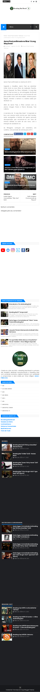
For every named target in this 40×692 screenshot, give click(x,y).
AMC (3, 392)
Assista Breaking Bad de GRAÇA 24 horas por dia (20, 152)
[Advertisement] (20, 277)
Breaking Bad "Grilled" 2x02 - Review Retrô (24, 454)
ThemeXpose (16, 690)
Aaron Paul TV (6, 410)
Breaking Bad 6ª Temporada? (18, 312)
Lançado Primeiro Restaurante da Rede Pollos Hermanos (23, 331)
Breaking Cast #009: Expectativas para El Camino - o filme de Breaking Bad (25, 626)
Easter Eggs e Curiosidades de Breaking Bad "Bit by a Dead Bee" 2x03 (25, 527)
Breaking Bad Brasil (8, 420)
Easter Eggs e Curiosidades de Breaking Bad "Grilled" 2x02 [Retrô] (25, 536)
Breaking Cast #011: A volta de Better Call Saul (24, 609)
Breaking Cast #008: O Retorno (23, 635)
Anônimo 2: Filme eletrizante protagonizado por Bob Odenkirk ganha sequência (20, 168)
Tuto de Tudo (5, 431)
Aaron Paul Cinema (13, 35)
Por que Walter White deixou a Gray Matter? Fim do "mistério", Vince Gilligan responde (23, 341)
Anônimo (7, 165)
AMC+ (3, 398)
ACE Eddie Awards (7, 389)
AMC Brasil (5, 395)
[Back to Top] (20, 688)
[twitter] (34, 1)
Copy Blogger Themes (27, 690)
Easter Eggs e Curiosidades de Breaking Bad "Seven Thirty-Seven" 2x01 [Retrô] (25, 545)
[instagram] (36, 1)
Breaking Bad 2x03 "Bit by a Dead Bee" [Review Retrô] (25, 446)
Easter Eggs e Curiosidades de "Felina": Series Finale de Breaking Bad (23, 321)
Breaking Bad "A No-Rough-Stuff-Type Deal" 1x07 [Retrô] (25, 472)
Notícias (21, 35)
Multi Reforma (6, 428)
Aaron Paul (5, 404)
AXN (3, 401)
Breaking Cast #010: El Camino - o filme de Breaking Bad (25, 618)
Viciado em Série (7, 422)
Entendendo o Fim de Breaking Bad (20, 304)
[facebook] (31, 1)
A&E (3, 385)
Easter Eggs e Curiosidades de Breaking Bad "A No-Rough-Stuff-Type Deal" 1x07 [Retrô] (25, 554)
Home (5, 35)
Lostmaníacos (6, 424)
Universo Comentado (8, 426)
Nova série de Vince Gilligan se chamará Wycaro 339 (20, 186)
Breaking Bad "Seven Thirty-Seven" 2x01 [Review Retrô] (25, 463)
